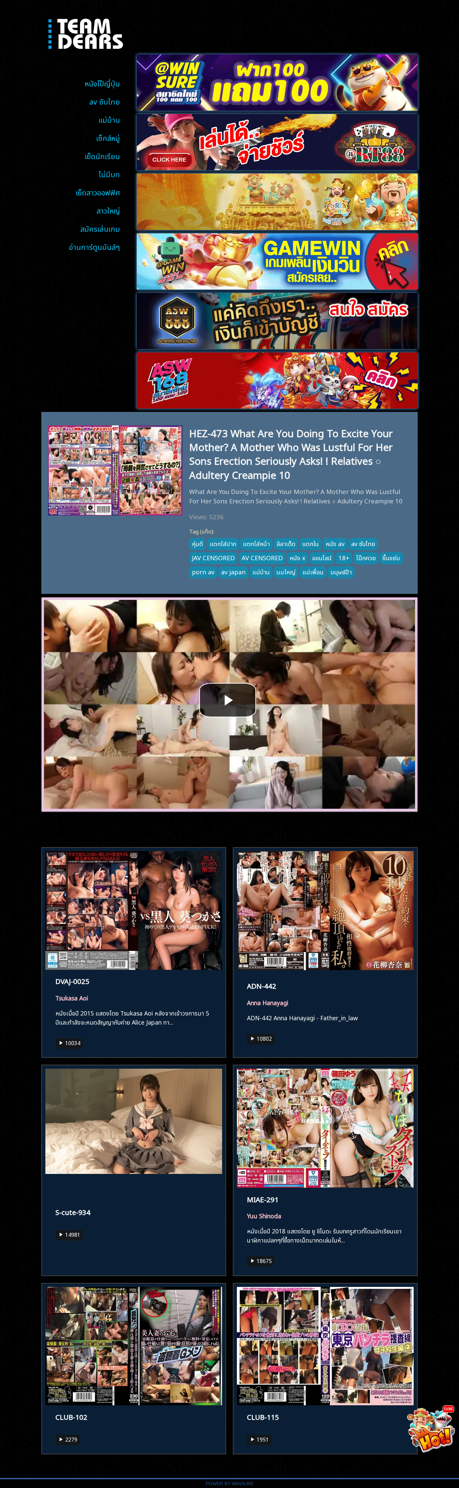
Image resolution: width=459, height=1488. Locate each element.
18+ (343, 557)
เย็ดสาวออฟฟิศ (98, 191)
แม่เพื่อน (313, 571)
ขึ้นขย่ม (391, 557)
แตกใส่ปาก (223, 543)
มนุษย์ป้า (341, 571)
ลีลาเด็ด (286, 543)
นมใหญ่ (286, 571)
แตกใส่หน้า (256, 543)
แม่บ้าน (109, 119)
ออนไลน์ (322, 557)
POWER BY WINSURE (230, 1483)
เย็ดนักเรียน (102, 155)
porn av (203, 571)
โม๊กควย (366, 557)
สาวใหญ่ (108, 210)
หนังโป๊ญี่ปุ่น (102, 82)
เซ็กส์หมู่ (108, 137)
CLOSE (448, 1408)
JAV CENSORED (213, 557)
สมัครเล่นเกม (100, 228)
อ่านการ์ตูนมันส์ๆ (94, 246)
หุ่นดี (197, 543)
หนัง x (297, 557)
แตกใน (310, 543)
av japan (233, 571)
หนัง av (335, 543)
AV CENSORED (262, 557)
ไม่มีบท (109, 173)
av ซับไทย (104, 101)
